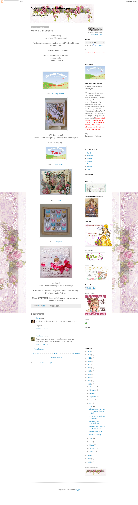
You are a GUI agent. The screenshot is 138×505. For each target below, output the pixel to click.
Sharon (89, 167)
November (93, 390)
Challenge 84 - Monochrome (94, 422)
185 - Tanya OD (57, 241)
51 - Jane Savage (57, 164)
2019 (89, 368)
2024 (89, 351)
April (91, 442)
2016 (89, 377)
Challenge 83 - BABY (96, 431)
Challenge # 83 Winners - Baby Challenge (97, 427)
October (92, 393)
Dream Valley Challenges (50, 8)
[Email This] (51, 306)
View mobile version (56, 357)
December (93, 387)
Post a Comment (39, 349)
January (92, 451)
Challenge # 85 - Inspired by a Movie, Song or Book (97, 411)
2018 (89, 371)
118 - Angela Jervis (57, 93)
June (91, 406)
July (91, 403)
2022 (89, 358)
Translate (100, 45)
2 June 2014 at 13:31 (42, 329)
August (92, 400)
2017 (89, 374)
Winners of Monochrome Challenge (97, 417)
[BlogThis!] (53, 306)
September (93, 396)
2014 (89, 384)
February (93, 448)
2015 (89, 381)
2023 (89, 355)
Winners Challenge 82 (96, 434)
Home (56, 354)
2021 (89, 361)
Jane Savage (40, 336)
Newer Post (35, 354)
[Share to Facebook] (57, 306)
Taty (88, 169)
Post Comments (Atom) (47, 363)
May (91, 438)
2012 (89, 459)
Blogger (77, 490)
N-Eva (89, 164)
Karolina (90, 156)
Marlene (89, 161)
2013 (89, 455)
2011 (89, 462)
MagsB (89, 158)
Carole (89, 153)
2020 (89, 364)
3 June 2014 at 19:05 (42, 344)
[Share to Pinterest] (59, 306)
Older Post (76, 354)
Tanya (38, 318)
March (92, 445)
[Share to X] (55, 306)
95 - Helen (57, 200)
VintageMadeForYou (95, 34)
